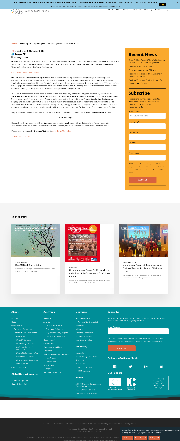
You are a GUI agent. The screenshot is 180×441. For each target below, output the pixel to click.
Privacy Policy (158, 383)
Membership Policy (84, 340)
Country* (132, 143)
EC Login (158, 387)
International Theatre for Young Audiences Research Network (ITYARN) (36, 229)
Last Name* (134, 132)
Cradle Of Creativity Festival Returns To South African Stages (145, 81)
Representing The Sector (86, 356)
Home (14, 44)
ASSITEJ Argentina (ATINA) (80, 228)
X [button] (177, 2)
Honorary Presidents (84, 333)
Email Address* (135, 111)
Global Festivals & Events (86, 393)
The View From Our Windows (141, 66)
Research (80, 360)
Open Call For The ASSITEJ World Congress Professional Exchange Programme (147, 61)
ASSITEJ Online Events (85, 390)
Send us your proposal (20, 136)
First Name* (134, 122)
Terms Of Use (159, 385)
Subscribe (113, 312)
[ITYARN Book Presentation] (35, 259)
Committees (48, 343)
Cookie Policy (158, 381)
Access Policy (158, 379)
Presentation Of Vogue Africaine (142, 70)
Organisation (134, 153)
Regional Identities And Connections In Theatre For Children (145, 75)
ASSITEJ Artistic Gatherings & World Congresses (88, 385)
